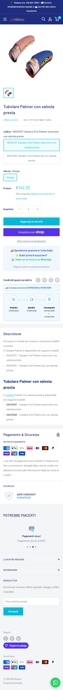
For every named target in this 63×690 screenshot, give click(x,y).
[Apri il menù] (5, 19)
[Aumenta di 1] (37, 209)
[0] (57, 19)
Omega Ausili (10, 120)
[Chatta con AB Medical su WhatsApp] (55, 682)
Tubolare (9, 394)
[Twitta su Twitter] (51, 279)
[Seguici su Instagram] (12, 638)
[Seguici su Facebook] (5, 638)
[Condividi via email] (57, 279)
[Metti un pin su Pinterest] (44, 279)
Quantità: (8, 209)
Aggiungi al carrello (31, 221)
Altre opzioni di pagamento (31, 241)
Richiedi (13, 611)
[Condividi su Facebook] (38, 279)
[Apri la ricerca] (43, 19)
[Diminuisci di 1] (19, 209)
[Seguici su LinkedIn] (18, 638)
